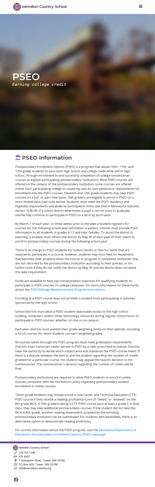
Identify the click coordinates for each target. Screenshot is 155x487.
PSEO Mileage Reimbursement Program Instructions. (67, 290)
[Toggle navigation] (141, 6)
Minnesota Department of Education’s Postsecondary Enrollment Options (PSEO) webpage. (75, 432)
